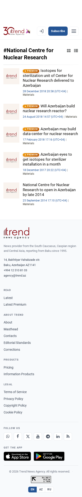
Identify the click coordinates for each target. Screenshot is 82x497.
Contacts (10, 336)
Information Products (19, 374)
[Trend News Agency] (16, 233)
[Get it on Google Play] (49, 456)
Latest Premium (15, 304)
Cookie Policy (13, 412)
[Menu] (74, 31)
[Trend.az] (17, 31)
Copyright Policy (15, 405)
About (8, 322)
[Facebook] (18, 436)
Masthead (11, 329)
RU (49, 489)
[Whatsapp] (8, 436)
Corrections (12, 349)
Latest (8, 298)
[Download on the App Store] (17, 456)
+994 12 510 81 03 (15, 270)
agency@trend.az (15, 275)
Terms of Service (15, 392)
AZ (41, 489)
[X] (28, 436)
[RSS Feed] (68, 436)
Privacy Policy (13, 399)
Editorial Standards (17, 343)
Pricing (8, 367)
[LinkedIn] (58, 436)
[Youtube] (38, 436)
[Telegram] (48, 436)
